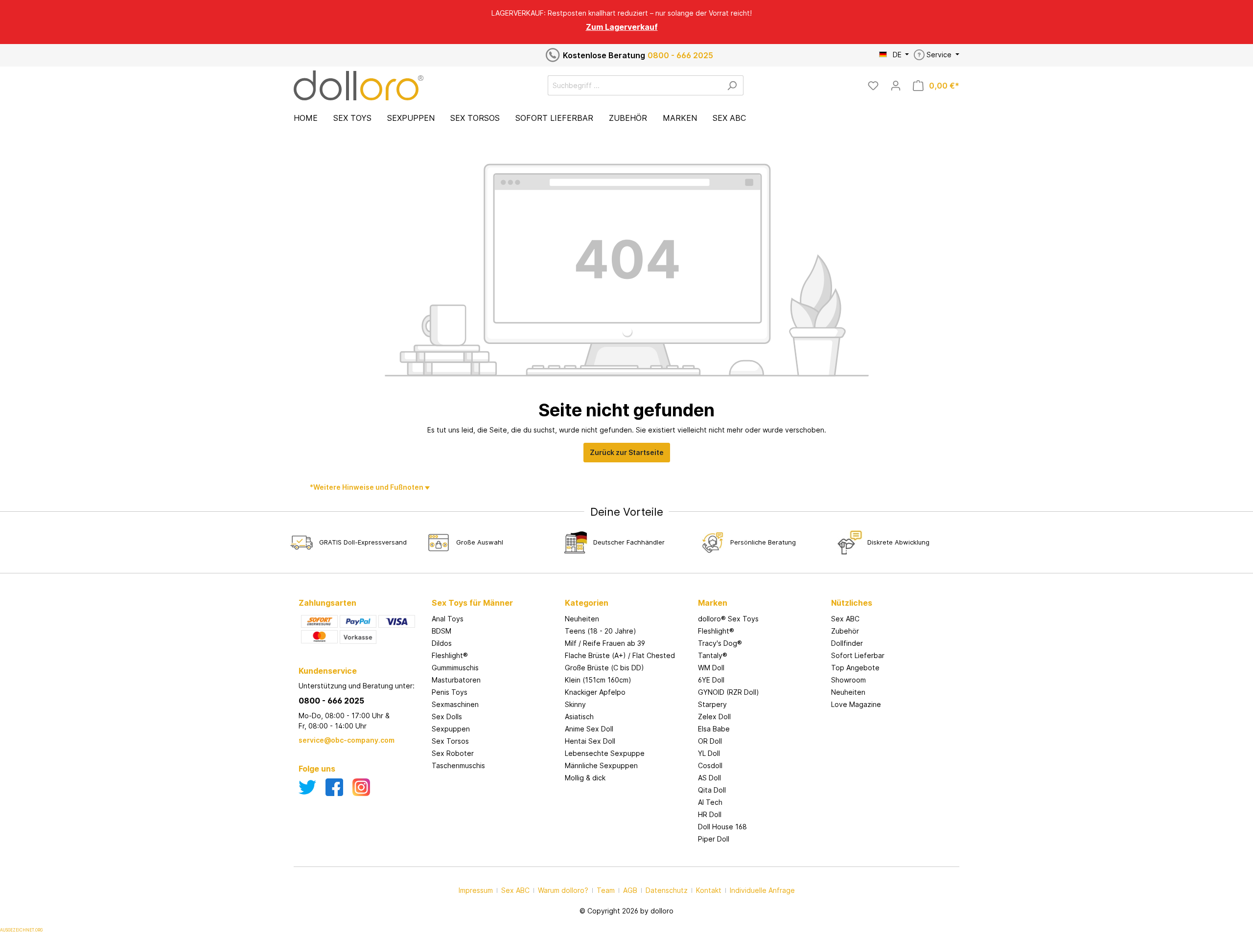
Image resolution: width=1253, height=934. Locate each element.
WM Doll (711, 667)
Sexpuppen (451, 729)
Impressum (476, 890)
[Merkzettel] (873, 85)
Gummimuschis (455, 667)
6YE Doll (711, 680)
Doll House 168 (722, 826)
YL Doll (709, 753)
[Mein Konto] (895, 85)
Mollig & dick (585, 778)
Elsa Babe (714, 729)
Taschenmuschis (458, 765)
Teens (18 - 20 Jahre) (600, 631)
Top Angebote (855, 667)
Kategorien (586, 603)
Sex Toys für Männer (472, 603)
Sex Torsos (450, 741)
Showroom (848, 680)
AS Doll (709, 778)
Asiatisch (579, 716)
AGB (630, 890)
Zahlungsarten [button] (327, 603)
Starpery (712, 704)
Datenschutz (667, 890)
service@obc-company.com (346, 740)
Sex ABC (845, 619)
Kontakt (708, 890)
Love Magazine (856, 704)
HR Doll (709, 814)
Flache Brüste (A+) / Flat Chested (620, 655)
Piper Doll (713, 839)
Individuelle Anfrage (762, 890)
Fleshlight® (450, 655)
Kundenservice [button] (328, 671)
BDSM (441, 631)
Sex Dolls (447, 716)
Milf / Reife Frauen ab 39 (605, 643)
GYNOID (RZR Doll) (728, 692)
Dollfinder (847, 643)
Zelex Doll (714, 716)
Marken (712, 603)
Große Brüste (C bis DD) (604, 667)
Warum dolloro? (563, 890)
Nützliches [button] (851, 603)
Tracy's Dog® (720, 643)
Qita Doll (712, 790)
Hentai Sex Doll (590, 741)
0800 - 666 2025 (680, 55)
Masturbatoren (456, 680)
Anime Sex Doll (589, 729)
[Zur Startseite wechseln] (358, 85)
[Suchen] (731, 85)
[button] (493, 593)
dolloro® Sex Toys (728, 619)
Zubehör (845, 631)
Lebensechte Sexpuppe (605, 753)
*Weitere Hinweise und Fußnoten (367, 487)
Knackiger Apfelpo (595, 692)
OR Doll (710, 741)
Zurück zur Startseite (627, 452)
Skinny (575, 704)
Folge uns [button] (317, 769)
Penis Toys (449, 692)
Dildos (442, 643)
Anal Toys (448, 619)
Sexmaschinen (455, 704)
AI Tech (710, 802)
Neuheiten (582, 619)
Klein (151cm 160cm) (598, 680)
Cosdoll (710, 765)
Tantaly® (712, 655)
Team (606, 890)
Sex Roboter (453, 753)
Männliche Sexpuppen (601, 765)
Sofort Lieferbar (857, 655)
